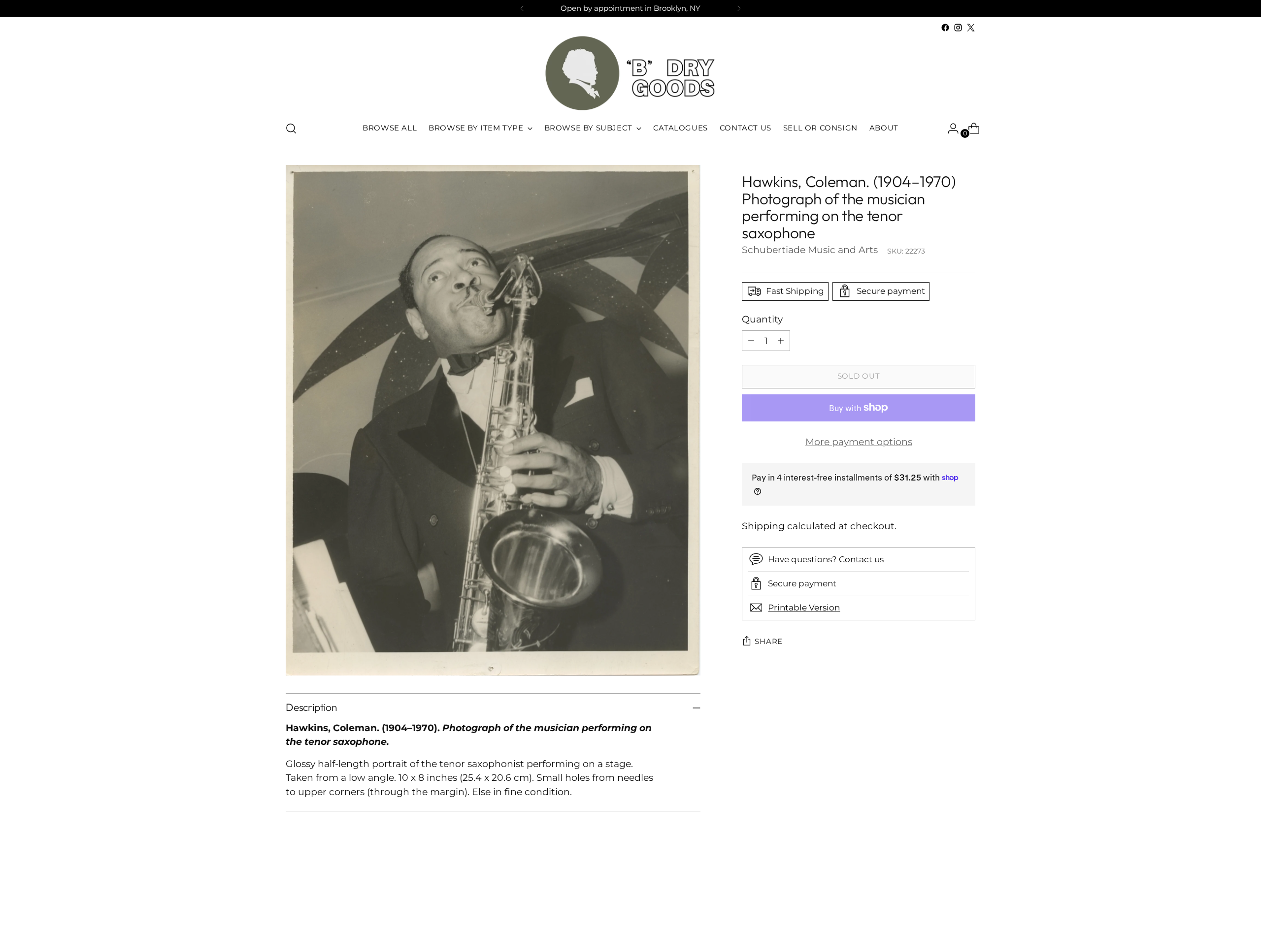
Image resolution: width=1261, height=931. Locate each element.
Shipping (763, 526)
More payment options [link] (858, 442)
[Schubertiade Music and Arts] (630, 73)
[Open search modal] (291, 128)
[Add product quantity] (781, 341)
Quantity (762, 318)
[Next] (739, 8)
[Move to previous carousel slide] (944, 897)
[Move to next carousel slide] (967, 897)
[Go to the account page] (949, 128)
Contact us (861, 559)
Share (769, 641)
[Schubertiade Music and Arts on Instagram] (958, 27)
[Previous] (522, 8)
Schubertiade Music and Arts (810, 249)
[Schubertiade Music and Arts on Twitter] (970, 27)
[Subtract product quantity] (751, 341)
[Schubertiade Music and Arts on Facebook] (945, 27)
